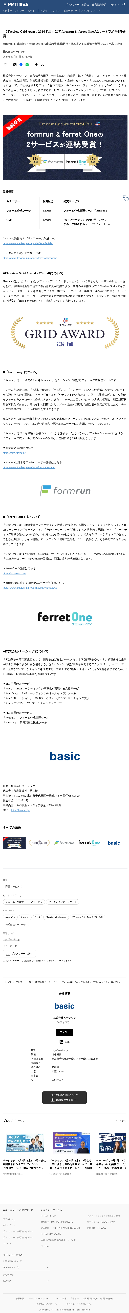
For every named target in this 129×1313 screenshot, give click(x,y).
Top (5, 10)
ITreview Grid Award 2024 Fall (87, 917)
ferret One (10, 917)
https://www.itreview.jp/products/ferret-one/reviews (30, 258)
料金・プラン (9, 1225)
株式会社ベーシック (16, 924)
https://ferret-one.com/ (14, 573)
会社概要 (20, 1298)
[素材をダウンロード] (36, 64)
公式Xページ (8, 1274)
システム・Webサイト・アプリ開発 (23, 902)
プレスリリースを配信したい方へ (18, 1237)
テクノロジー (17, 10)
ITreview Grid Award (56, 917)
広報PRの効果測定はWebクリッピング (58, 1240)
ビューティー (70, 10)
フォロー (64, 1032)
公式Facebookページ (12, 1261)
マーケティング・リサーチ (63, 902)
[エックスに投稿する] (15, 64)
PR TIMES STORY (48, 1215)
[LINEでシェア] (27, 64)
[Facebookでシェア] (21, 64)
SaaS (37, 917)
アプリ (43, 10)
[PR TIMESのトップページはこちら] (18, 4)
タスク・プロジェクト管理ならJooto (103, 1215)
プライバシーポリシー (38, 1298)
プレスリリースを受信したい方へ (18, 1231)
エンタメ (55, 10)
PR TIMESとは (9, 1219)
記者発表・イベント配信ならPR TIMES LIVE (60, 1227)
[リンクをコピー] (42, 64)
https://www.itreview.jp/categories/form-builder (28, 243)
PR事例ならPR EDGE (96, 1227)
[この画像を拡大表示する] (14, 843)
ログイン (114, 4)
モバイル (32, 10)
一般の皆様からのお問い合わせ (78, 1303)
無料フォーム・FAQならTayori (101, 1221)
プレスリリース (23, 982)
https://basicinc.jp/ (11, 939)
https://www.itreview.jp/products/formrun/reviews (29, 467)
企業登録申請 (99, 4)
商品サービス (12, 886)
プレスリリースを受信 (77, 4)
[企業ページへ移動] (64, 1007)
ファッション (88, 10)
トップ (8, 982)
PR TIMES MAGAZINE (51, 1233)
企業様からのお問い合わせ (48, 1303)
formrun (25, 917)
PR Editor (45, 1246)
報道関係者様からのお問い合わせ (98, 1298)
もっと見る (120, 1121)
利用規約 (75, 1298)
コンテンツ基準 (59, 1298)
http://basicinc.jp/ (60, 1050)
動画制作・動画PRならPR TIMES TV (57, 1221)
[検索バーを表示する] (124, 4)
